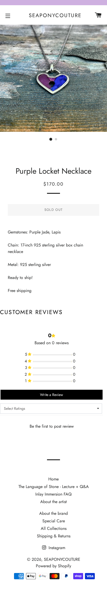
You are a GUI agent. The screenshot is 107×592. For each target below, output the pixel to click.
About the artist (53, 502)
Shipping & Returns (53, 536)
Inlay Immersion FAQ (53, 494)
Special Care (53, 521)
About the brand (53, 513)
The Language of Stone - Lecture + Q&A (53, 487)
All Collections (53, 528)
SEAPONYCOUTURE (53, 15)
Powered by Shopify (53, 566)
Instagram (56, 548)
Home (53, 479)
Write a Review (51, 394)
